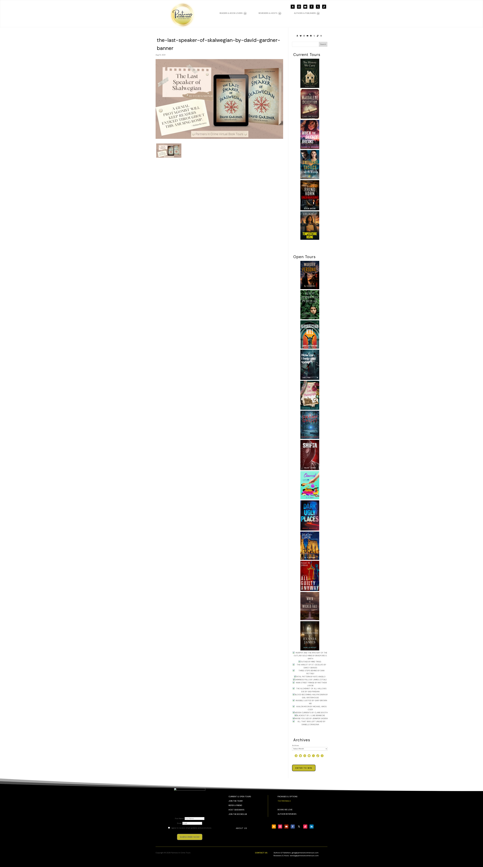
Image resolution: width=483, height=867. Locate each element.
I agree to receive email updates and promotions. (191, 828)
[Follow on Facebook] (312, 7)
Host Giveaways (236, 810)
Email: (179, 823)
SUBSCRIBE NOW (190, 837)
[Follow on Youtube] (305, 7)
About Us (241, 828)
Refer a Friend (235, 805)
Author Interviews (287, 814)
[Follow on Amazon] (293, 7)
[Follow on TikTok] (324, 7)
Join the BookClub (238, 814)
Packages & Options (287, 796)
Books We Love (285, 809)
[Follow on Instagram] (299, 7)
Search (323, 44)
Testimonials (284, 801)
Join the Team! (236, 801)
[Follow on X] (318, 7)
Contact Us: (261, 853)
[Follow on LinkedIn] (312, 827)
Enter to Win (303, 768)
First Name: (180, 818)
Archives (295, 745)
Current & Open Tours (240, 796)
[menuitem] (306, 13)
